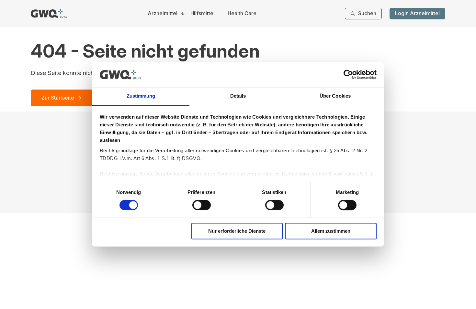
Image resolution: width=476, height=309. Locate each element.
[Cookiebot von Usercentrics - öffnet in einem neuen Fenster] (348, 75)
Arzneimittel (162, 13)
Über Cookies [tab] (335, 96)
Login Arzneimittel (417, 13)
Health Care (242, 13)
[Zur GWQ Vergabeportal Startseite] (49, 13)
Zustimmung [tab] (141, 96)
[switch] (201, 205)
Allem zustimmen (330, 231)
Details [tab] (238, 96)
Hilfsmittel (202, 13)
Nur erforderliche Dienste (237, 231)
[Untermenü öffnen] (182, 13)
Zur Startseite (57, 97)
